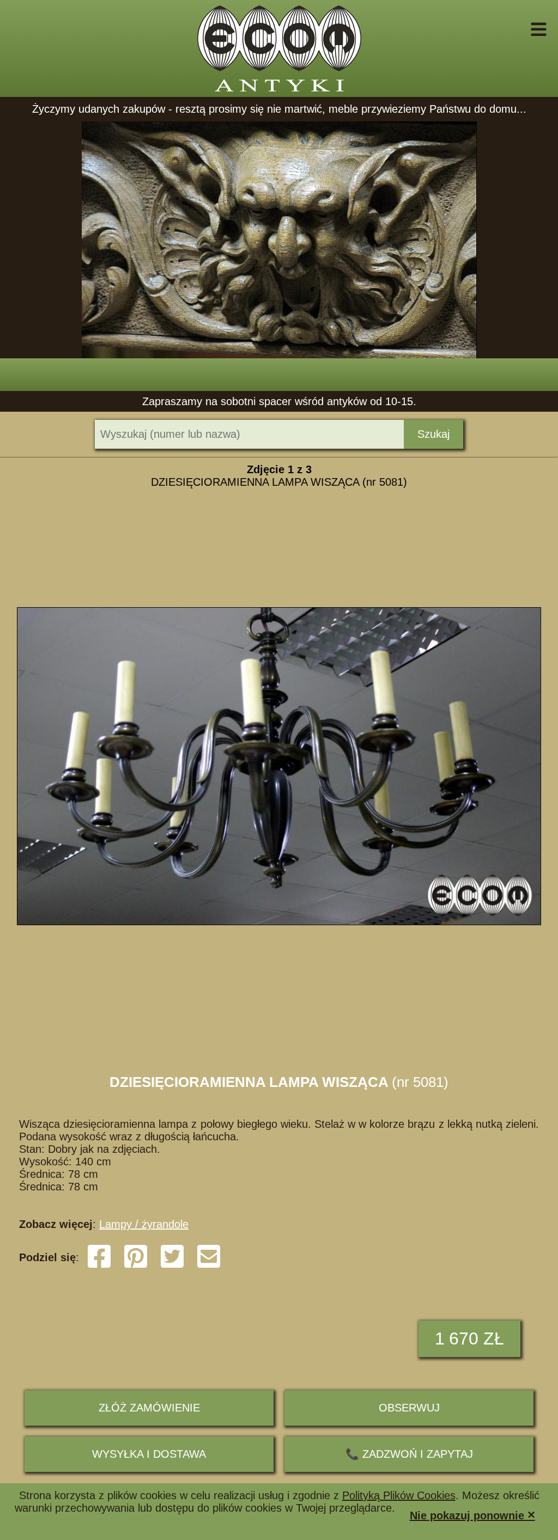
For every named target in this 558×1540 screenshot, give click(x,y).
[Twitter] (172, 1266)
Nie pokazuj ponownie (472, 1514)
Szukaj (433, 434)
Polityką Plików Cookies (399, 1495)
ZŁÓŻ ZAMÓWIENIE (149, 1408)
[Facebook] (99, 1266)
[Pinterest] (136, 1266)
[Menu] (523, 29)
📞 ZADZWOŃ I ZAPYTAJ (409, 1454)
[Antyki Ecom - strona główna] (279, 48)
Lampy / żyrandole (144, 1224)
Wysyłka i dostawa (149, 1454)
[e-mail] (209, 1266)
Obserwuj (409, 1408)
